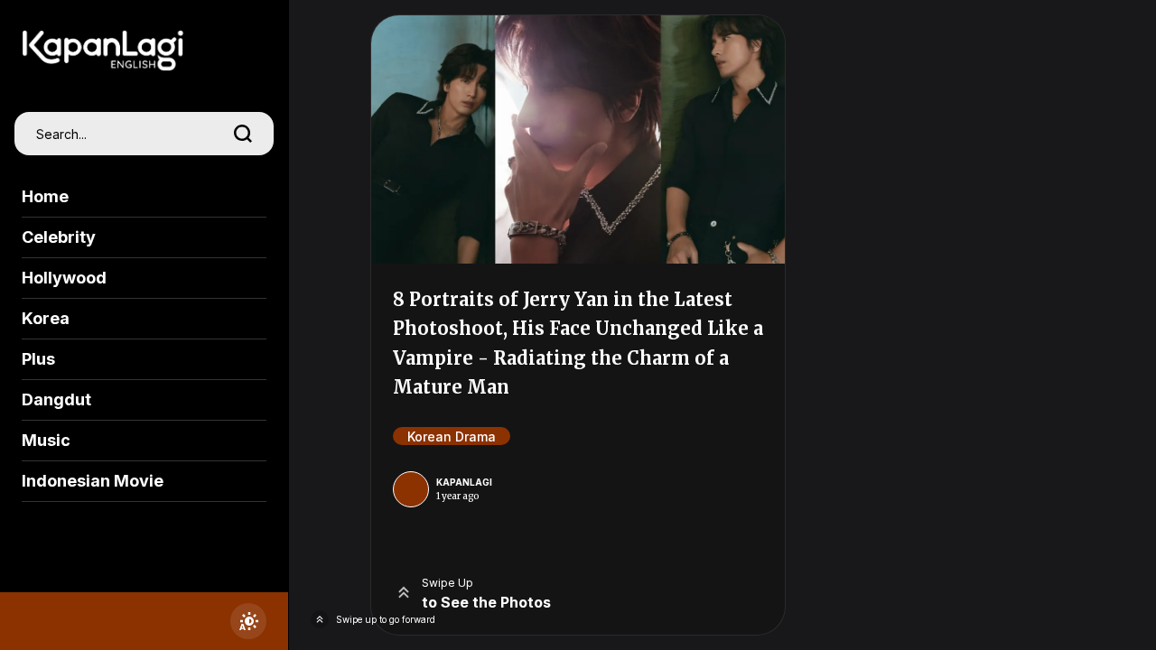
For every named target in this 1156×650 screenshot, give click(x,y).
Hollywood (64, 277)
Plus (38, 358)
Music (46, 440)
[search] (243, 133)
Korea (46, 318)
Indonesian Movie (92, 480)
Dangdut (56, 399)
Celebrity (59, 237)
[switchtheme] (248, 621)
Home (45, 196)
